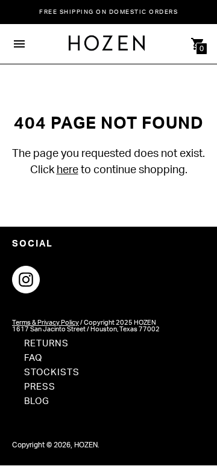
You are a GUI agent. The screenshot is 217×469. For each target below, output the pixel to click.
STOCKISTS (52, 372)
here (67, 170)
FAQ (33, 358)
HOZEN (86, 445)
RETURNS (46, 343)
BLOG (36, 401)
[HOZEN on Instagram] (26, 279)
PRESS (39, 386)
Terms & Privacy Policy (45, 322)
